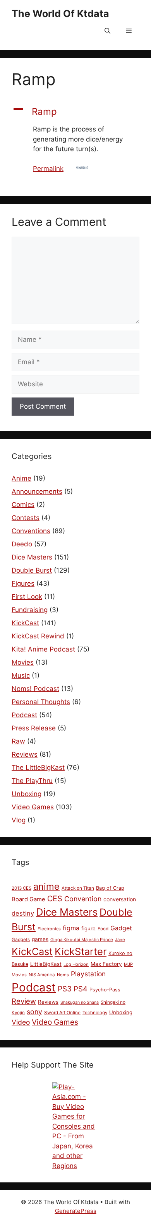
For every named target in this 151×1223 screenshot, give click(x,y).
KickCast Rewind (38, 636)
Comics (23, 504)
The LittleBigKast (38, 767)
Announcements (37, 491)
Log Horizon (76, 964)
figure (88, 928)
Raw (18, 741)
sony (34, 1012)
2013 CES (21, 888)
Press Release (34, 728)
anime (46, 886)
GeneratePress (75, 1210)
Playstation (88, 974)
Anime (21, 478)
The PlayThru (32, 781)
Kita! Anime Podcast (43, 649)
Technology (94, 1012)
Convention (82, 899)
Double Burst (32, 570)
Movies (23, 662)
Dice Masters (32, 557)
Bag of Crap (110, 888)
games (40, 939)
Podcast (24, 715)
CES (54, 898)
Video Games (33, 807)
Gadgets (21, 939)
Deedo (22, 544)
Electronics (49, 928)
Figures (23, 583)
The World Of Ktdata (60, 13)
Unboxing (26, 794)
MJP (128, 964)
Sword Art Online (62, 1012)
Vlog (19, 820)
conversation (119, 899)
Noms (63, 974)
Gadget (121, 928)
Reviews (25, 754)
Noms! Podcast (35, 689)
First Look (27, 596)
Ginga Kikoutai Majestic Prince (81, 939)
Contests (25, 518)
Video (21, 1022)
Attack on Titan (78, 888)
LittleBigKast (46, 964)
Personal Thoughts (41, 702)
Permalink (48, 168)
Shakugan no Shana (79, 1002)
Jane (120, 939)
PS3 (65, 988)
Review (24, 1001)
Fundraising (30, 610)
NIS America (42, 974)
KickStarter (80, 951)
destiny (23, 913)
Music (21, 675)
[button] (107, 31)
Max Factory (106, 964)
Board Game (28, 899)
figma (71, 928)
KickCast (25, 623)
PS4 (81, 988)
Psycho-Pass (104, 990)
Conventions (31, 531)
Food (103, 928)
